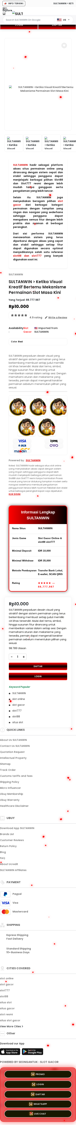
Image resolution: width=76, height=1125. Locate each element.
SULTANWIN (20, 165)
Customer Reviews (12, 840)
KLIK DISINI (15, 494)
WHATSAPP (40, 1104)
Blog (3, 852)
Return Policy (8, 846)
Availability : (16, 330)
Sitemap (5, 764)
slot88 (4, 996)
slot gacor (7, 984)
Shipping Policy (9, 782)
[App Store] (10, 1052)
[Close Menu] (4, 14)
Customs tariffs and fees (16, 776)
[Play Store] (32, 1052)
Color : (17, 341)
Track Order (8, 770)
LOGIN (19, 25)
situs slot (6, 1002)
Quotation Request (12, 752)
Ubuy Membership (11, 794)
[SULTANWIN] (17, 13)
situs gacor (7, 1008)
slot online (6, 978)
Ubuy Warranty (9, 800)
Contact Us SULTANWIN (15, 746)
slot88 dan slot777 (27, 256)
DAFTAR (57, 25)
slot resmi (6, 1014)
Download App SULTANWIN (17, 828)
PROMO (40, 1073)
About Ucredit (9, 864)
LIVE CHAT (40, 1114)
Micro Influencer (10, 788)
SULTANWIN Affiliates (13, 870)
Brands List (7, 834)
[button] (64, 45)
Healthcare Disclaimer (14, 806)
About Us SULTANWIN (13, 740)
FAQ (2, 858)
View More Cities (11, 1026)
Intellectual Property (13, 758)
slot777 (5, 990)
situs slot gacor (10, 1020)
